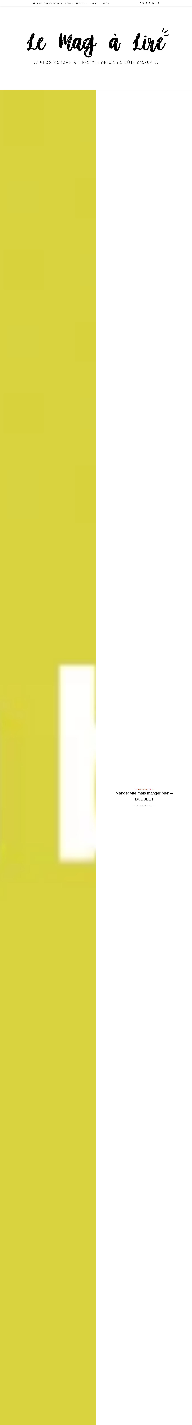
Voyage (94, 3)
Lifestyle (81, 3)
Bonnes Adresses (53, 3)
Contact (107, 3)
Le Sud (68, 3)
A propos (37, 3)
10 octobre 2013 (144, 805)
